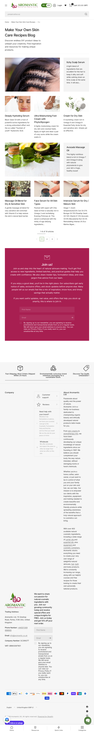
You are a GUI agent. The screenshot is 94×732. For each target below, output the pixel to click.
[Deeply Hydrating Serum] (17, 104)
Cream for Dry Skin (73, 115)
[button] (87, 720)
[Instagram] (87, 716)
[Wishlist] (65, 5)
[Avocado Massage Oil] (32, 160)
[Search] (86, 14)
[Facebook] (87, 707)
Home (7, 22)
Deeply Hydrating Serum (17, 115)
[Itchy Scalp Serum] (32, 75)
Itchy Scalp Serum (76, 62)
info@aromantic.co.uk (18, 635)
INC (44, 5)
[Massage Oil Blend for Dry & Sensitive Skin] (17, 189)
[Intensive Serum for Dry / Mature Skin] (76, 189)
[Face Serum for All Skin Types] (47, 189)
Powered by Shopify (45, 716)
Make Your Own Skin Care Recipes (23, 22)
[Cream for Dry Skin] (76, 104)
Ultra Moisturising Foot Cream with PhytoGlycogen (45, 118)
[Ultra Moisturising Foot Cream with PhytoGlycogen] (47, 104)
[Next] (57, 239)
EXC (48, 5)
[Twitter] (87, 711)
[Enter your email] (72, 317)
